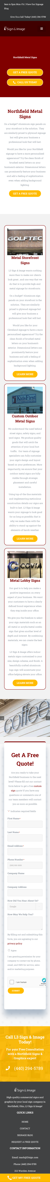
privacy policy (15, 943)
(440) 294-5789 (28, 1164)
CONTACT (25, 1128)
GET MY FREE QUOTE (26, 1177)
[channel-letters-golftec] (25, 229)
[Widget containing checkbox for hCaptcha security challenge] (28, 982)
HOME (25, 1121)
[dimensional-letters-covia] (25, 552)
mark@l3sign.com (28, 1157)
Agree (14, 950)
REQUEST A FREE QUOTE (25, 1141)
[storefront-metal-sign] (25, 387)
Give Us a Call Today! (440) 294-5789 (28, 16)
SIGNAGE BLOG (25, 1135)
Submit (16, 990)
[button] (2, 718)
